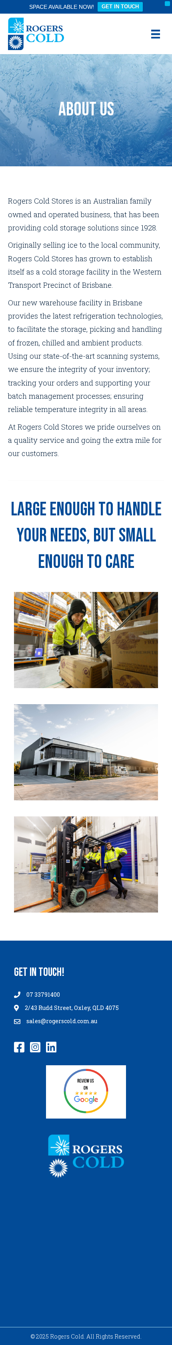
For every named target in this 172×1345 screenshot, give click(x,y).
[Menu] (156, 34)
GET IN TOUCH (120, 7)
